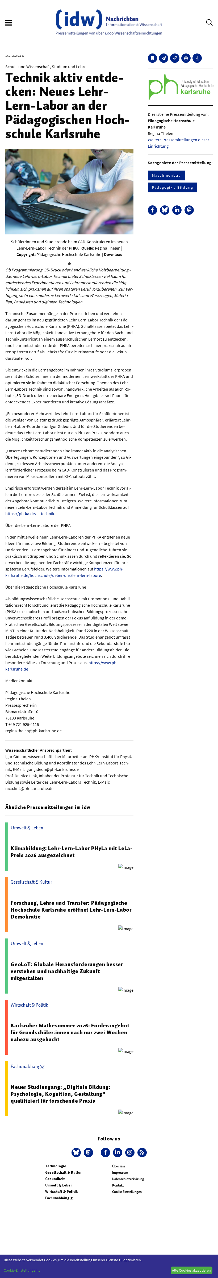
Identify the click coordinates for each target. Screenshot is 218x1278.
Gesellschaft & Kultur (63, 1172)
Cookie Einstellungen (127, 1191)
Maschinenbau (166, 175)
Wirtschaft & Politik (61, 1191)
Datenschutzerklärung (128, 1179)
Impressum (120, 1172)
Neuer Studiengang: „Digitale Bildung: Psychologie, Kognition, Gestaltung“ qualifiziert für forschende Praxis (61, 1094)
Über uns (118, 1166)
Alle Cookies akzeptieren (191, 1270)
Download (113, 254)
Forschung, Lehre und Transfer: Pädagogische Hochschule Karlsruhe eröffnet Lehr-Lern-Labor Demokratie (71, 910)
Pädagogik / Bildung (172, 187)
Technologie (55, 1166)
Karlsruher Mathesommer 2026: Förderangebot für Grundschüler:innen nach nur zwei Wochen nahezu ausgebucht (70, 1032)
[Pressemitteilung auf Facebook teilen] (152, 210)
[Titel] (152, 58)
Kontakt (118, 1185)
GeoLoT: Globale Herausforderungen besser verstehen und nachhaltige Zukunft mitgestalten (67, 971)
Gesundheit (55, 1178)
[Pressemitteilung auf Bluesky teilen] (164, 210)
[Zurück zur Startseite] (109, 22)
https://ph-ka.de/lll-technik (29, 513)
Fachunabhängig (59, 1198)
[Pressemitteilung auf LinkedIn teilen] (177, 210)
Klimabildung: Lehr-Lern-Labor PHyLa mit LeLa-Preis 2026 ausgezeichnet (72, 851)
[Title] (174, 58)
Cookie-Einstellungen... (22, 1270)
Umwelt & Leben (59, 1185)
